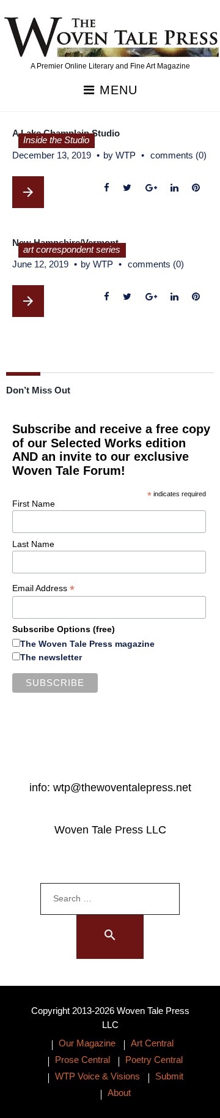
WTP (126, 155)
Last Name (33, 544)
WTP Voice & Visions (97, 1076)
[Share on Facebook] (107, 188)
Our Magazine (87, 1043)
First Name (33, 504)
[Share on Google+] (151, 188)
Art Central (152, 1043)
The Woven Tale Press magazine (87, 644)
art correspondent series (71, 249)
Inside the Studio (56, 140)
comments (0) (178, 155)
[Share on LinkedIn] (174, 188)
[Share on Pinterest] (195, 188)
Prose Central (82, 1059)
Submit (169, 1076)
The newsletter (51, 657)
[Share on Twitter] (127, 188)
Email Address (43, 588)
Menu (116, 90)
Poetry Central (154, 1059)
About (119, 1092)
